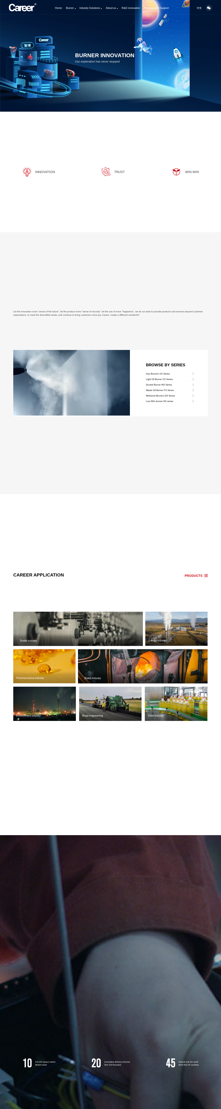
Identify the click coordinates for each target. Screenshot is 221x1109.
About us (111, 8)
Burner (70, 8)
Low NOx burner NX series (159, 401)
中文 (199, 8)
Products (193, 575)
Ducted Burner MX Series (159, 384)
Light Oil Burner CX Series (159, 379)
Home (58, 8)
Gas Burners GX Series (158, 373)
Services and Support (156, 8)
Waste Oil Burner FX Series (160, 390)
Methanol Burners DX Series (160, 395)
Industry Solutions (89, 8)
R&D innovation (131, 8)
